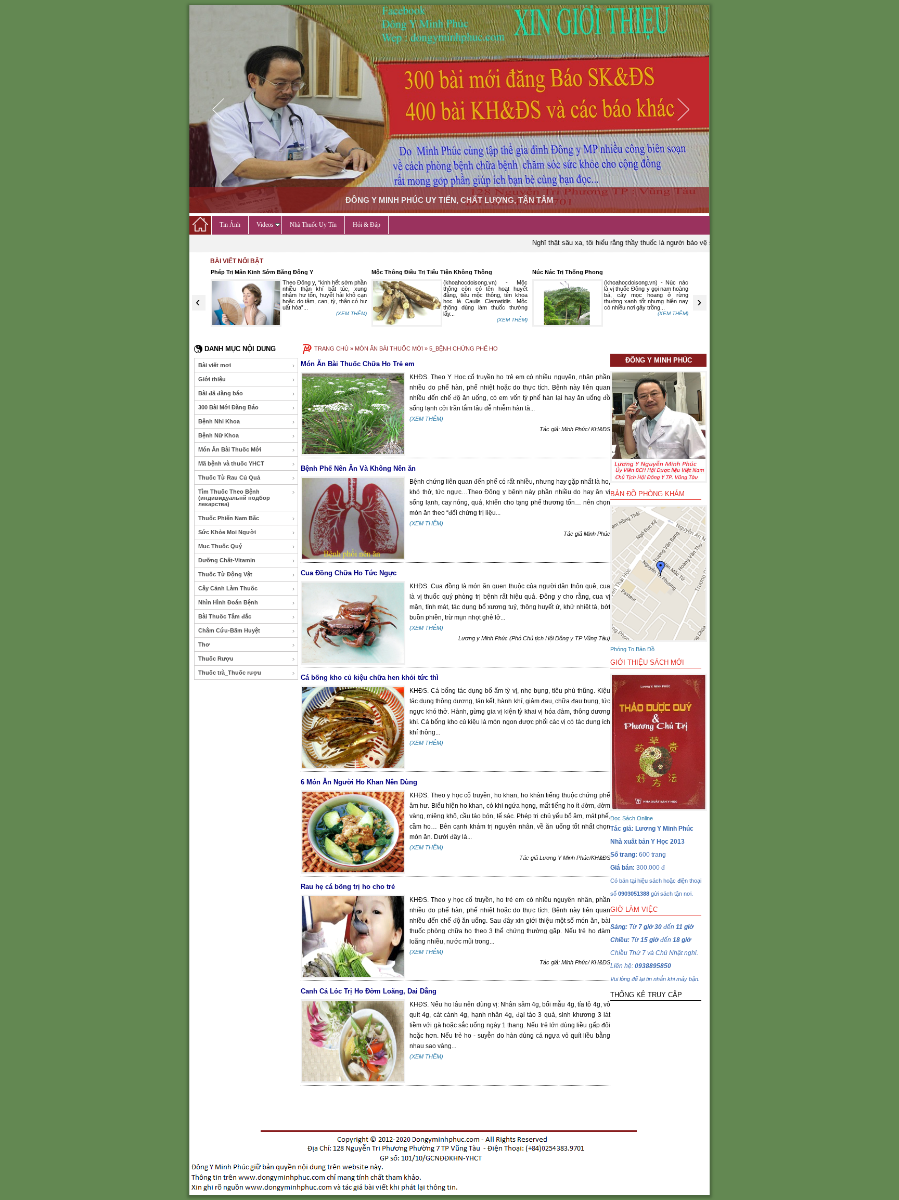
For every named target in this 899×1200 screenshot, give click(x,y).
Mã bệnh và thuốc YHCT (231, 463)
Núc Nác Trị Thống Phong (567, 272)
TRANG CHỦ (331, 348)
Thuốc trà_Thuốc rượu (229, 672)
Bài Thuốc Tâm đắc (224, 616)
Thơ (204, 644)
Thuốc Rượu (216, 658)
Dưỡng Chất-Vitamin (226, 560)
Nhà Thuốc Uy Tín (313, 224)
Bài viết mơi (214, 365)
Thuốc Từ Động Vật (225, 574)
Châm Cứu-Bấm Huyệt (229, 630)
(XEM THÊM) (351, 313)
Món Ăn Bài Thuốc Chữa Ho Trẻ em (358, 364)
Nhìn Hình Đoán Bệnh (228, 602)
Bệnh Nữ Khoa (218, 435)
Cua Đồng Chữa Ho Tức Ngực (348, 573)
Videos (265, 224)
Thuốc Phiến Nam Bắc (228, 518)
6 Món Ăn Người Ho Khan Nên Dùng (359, 782)
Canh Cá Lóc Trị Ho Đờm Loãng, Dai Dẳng (368, 991)
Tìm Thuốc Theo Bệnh (234, 497)
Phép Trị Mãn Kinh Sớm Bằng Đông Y (262, 272)
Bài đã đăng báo (220, 393)
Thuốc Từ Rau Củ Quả (229, 477)
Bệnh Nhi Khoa (219, 421)
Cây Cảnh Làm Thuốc (228, 588)
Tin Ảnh (230, 224)
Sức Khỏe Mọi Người (227, 532)
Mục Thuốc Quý (220, 546)
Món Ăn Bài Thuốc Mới (229, 449)
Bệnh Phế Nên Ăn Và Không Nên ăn (358, 468)
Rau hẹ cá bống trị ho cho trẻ (348, 887)
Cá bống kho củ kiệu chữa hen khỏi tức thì (370, 677)
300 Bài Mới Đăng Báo (228, 407)
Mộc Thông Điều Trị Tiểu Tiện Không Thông (431, 272)
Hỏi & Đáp (366, 224)
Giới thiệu (212, 379)
